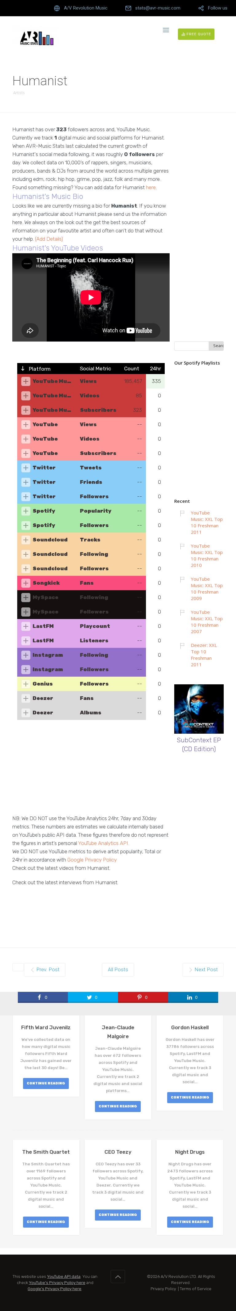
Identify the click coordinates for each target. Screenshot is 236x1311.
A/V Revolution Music (86, 8)
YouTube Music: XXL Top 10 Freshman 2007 (207, 621)
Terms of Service (195, 1288)
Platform (39, 369)
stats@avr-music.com (157, 8)
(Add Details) (49, 239)
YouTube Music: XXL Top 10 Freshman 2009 (207, 588)
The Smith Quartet (46, 1152)
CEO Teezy (118, 1152)
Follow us (217, 8)
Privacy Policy (163, 1288)
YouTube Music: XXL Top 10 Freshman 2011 (207, 522)
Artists (19, 92)
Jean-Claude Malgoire (118, 1031)
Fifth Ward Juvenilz (46, 1027)
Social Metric (95, 368)
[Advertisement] (91, 771)
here (151, 187)
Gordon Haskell (190, 1027)
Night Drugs (190, 1152)
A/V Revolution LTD (178, 1276)
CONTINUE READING (46, 1083)
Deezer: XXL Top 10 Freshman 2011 (204, 654)
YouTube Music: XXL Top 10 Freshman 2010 (207, 555)
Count (131, 368)
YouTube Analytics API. (103, 843)
